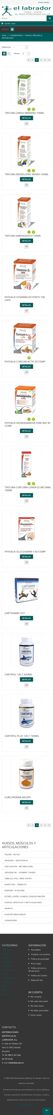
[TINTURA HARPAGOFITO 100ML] (26, 213)
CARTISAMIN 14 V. (15, 613)
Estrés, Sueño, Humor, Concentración (25, 896)
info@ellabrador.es (16, 1063)
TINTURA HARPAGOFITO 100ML (23, 235)
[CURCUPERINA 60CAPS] (26, 774)
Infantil (9, 908)
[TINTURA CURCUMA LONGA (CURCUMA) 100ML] (26, 464)
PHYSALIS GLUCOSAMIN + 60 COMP (25, 551)
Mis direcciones (37, 1006)
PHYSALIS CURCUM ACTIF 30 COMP (25, 361)
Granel (4, 986)
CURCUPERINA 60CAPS (18, 797)
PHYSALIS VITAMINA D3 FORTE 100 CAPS (25, 298)
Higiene (4, 974)
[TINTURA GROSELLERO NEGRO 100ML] (26, 151)
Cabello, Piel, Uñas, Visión (18, 878)
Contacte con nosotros (40, 954)
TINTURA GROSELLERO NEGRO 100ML (26, 174)
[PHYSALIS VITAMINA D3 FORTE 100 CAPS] (26, 274)
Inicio (4, 35)
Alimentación (7, 949)
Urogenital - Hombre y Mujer (20, 872)
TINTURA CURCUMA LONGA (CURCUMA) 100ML (28, 489)
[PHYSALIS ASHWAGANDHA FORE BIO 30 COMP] (26, 400)
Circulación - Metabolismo (19, 866)
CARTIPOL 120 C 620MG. (19, 674)
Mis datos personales (39, 1010)
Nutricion (5, 954)
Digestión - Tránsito (15, 884)
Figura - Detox (12, 854)
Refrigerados (6, 994)
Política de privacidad (40, 959)
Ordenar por (6, 47)
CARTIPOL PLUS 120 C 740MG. (22, 736)
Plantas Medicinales (15, 914)
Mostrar (17, 53)
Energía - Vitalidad (14, 890)
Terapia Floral (7, 966)
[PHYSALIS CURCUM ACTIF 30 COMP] (26, 338)
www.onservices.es (26, 1105)
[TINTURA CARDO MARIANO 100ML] (26, 90)
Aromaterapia (7, 962)
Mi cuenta (35, 992)
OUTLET (5, 990)
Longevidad (11, 920)
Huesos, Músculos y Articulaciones (23, 902)
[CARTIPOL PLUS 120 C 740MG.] (26, 713)
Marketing (5, 982)
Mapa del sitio (37, 980)
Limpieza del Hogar (9, 978)
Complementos (7, 958)
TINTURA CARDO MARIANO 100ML (24, 113)
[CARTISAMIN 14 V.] (26, 590)
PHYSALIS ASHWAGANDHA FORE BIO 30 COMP (27, 424)
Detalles (26, 118)
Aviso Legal (36, 963)
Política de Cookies (39, 975)
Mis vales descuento (39, 1001)
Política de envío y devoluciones (37, 969)
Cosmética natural (8, 970)
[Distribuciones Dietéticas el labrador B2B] (26, 11)
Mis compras (36, 997)
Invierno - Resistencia (16, 860)
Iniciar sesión (43, 2)
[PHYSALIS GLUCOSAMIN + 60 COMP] (26, 529)
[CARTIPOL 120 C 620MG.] (26, 651)
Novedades (36, 950)
